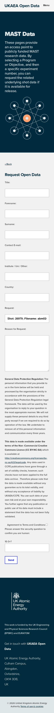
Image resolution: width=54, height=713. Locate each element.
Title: (7, 182)
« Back (8, 164)
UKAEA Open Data (21, 5)
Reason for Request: (15, 329)
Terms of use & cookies (31, 706)
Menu (46, 5)
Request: (9, 308)
